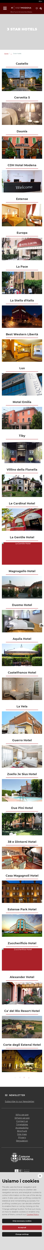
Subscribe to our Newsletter (19, 1101)
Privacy (22, 1137)
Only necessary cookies (22, 1221)
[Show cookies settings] (41, 625)
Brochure (22, 1131)
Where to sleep (12, 53)
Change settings (22, 1234)
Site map (22, 1134)
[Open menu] (4, 8)
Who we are (22, 1114)
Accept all (22, 1227)
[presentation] (22, 80)
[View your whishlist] (37, 8)
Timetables (22, 1124)
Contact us (22, 1121)
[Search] (41, 8)
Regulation (22, 1140)
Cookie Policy (33, 1214)
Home (6, 53)
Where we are (22, 1118)
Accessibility (22, 1128)
